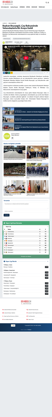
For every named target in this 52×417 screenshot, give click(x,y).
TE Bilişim (29, 329)
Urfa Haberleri (5, 7)
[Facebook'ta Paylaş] (4, 73)
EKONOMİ (34, 7)
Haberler (5, 23)
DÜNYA (28, 7)
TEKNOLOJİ (42, 7)
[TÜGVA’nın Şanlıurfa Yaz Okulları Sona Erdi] (14, 169)
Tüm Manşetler (31, 316)
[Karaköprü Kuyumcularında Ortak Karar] (14, 152)
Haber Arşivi (31, 319)
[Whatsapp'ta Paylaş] (9, 73)
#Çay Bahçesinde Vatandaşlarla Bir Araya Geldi (21, 38)
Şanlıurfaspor (14, 7)
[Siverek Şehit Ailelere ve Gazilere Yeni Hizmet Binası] (37, 169)
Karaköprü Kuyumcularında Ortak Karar (13, 159)
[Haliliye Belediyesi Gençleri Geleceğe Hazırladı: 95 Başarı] (14, 186)
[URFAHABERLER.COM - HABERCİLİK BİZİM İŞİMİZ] (8, 2)
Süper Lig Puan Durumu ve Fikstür (11, 316)
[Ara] (46, 2)
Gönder (7, 215)
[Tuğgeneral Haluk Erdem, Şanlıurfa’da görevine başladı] (37, 186)
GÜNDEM (22, 7)
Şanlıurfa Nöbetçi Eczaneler (10, 309)
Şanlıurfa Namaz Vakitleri (9, 312)
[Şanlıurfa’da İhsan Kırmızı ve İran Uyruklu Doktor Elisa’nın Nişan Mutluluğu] (37, 152)
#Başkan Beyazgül (7, 38)
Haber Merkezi (15, 135)
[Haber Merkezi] (7, 136)
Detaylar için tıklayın (26, 256)
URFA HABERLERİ (12, 23)
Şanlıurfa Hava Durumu (33, 309)
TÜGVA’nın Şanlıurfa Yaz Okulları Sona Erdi (14, 176)
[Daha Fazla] (11, 73)
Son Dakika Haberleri (8, 319)
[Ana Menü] (48, 2)
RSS (14, 325)
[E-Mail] (12, 138)
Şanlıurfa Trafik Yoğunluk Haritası (35, 312)
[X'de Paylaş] (6, 73)
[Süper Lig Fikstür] (47, 261)
